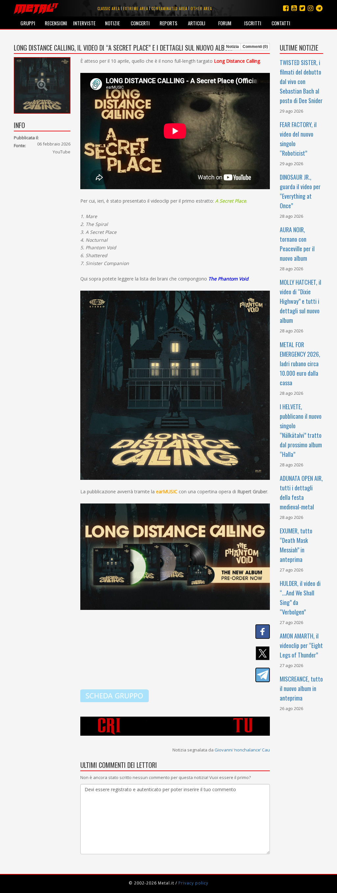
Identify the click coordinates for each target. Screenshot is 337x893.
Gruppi (27, 23)
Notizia (232, 46)
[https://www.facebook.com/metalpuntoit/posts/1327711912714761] (175, 631)
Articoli (196, 23)
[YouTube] (294, 8)
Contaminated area (169, 9)
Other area (201, 9)
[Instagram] (319, 8)
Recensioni (56, 23)
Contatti (281, 23)
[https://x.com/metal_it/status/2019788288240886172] (175, 653)
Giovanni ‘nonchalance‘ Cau (242, 750)
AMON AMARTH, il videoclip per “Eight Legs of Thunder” (301, 645)
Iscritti (252, 23)
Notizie (112, 23)
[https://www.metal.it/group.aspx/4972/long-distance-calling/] (114, 695)
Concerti (140, 23)
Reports (168, 23)
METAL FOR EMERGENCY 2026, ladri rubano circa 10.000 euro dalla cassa (300, 363)
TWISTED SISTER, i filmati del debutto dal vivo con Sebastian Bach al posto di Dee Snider (301, 81)
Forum (224, 23)
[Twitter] (302, 8)
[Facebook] (286, 8)
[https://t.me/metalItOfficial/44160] (175, 675)
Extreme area (135, 9)
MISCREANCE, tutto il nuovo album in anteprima (301, 688)
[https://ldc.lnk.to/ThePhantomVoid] (175, 556)
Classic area (108, 9)
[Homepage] (36, 8)
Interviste (84, 23)
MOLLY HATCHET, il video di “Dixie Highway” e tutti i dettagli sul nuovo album (300, 301)
